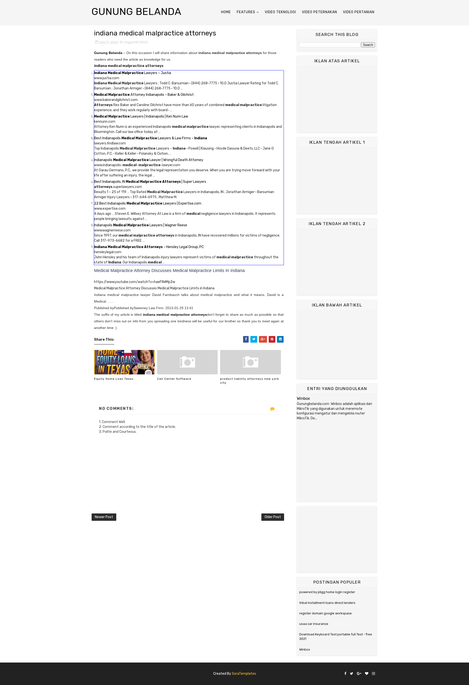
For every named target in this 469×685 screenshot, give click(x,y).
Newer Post (104, 517)
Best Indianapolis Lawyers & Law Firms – (150, 138)
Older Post (273, 517)
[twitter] (351, 673)
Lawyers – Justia (132, 73)
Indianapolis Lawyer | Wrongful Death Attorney (148, 160)
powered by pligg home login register (327, 592)
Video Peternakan (319, 12)
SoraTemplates (244, 674)
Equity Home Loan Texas (114, 379)
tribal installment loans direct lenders (327, 603)
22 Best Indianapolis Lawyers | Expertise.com (147, 203)
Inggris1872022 (136, 42)
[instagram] (373, 673)
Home (226, 12)
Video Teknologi (280, 12)
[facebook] (345, 673)
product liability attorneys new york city (249, 381)
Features (246, 12)
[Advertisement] (337, 99)
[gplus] (359, 673)
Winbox (303, 398)
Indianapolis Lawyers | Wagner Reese (140, 225)
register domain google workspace (325, 613)
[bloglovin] (367, 673)
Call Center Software (174, 379)
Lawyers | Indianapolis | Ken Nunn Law (141, 116)
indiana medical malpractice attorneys (175, 314)
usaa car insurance (313, 624)
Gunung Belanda (136, 11)
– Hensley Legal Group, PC (149, 247)
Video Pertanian (358, 12)
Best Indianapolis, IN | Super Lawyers (150, 182)
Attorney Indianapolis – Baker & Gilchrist (144, 95)
